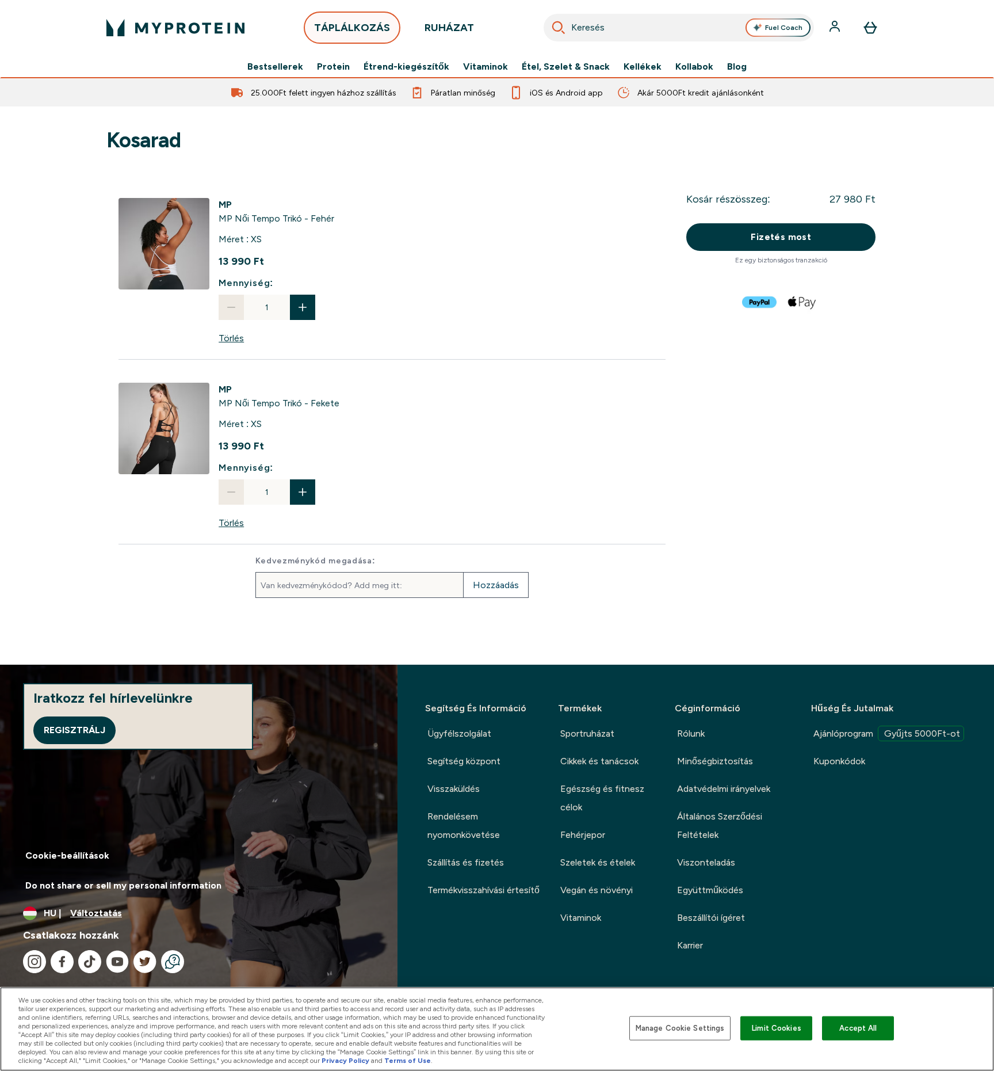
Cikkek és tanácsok (599, 761)
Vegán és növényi (596, 890)
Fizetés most (781, 237)
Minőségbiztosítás (715, 761)
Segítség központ (463, 761)
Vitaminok (485, 66)
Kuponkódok (839, 761)
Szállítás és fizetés (465, 862)
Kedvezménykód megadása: (315, 560)
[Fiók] (836, 28)
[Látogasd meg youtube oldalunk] (117, 961)
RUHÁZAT (449, 27)
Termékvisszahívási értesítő (483, 890)
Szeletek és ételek (597, 862)
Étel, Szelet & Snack (566, 66)
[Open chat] (172, 961)
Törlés (231, 338)
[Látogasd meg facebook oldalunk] (62, 961)
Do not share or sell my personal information (123, 885)
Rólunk (691, 733)
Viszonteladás (706, 862)
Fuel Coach (783, 28)
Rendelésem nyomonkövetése (463, 825)
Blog (737, 66)
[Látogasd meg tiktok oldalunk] (89, 961)
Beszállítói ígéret (711, 918)
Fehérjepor (582, 835)
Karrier (690, 945)
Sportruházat (587, 733)
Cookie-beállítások (67, 855)
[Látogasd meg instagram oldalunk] (34, 961)
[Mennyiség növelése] (302, 307)
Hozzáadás (496, 585)
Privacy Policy (345, 1061)
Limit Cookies (776, 1028)
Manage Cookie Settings (680, 1028)
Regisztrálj (74, 730)
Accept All (858, 1028)
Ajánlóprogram (886, 733)
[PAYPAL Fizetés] (760, 302)
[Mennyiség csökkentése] (231, 307)
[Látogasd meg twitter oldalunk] (144, 961)
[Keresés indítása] (558, 27)
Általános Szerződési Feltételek (719, 825)
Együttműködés (710, 890)
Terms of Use (407, 1061)
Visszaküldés (453, 789)
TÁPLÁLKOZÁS (352, 27)
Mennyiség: (246, 283)
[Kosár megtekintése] (870, 27)
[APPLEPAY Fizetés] (802, 302)
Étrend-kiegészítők (406, 66)
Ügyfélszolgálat (459, 733)
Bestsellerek (275, 66)
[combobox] (679, 27)
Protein (333, 66)
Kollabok (694, 66)
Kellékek (643, 66)
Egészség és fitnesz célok (602, 798)
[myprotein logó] (175, 27)
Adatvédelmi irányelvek (723, 789)
